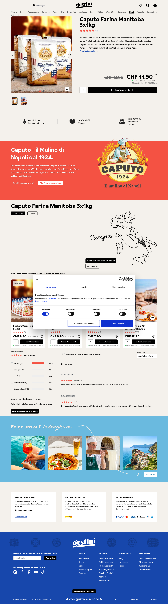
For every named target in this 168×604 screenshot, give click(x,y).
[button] (14, 101)
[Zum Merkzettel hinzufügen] (67, 89)
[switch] (71, 314)
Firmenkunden (146, 562)
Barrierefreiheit (106, 573)
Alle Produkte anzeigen (50, 183)
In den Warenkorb (122, 90)
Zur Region (92, 266)
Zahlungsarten (106, 562)
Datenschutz (134, 599)
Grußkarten (145, 569)
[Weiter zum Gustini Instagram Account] (15, 572)
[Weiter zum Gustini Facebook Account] (22, 572)
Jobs (81, 565)
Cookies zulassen (117, 323)
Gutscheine (144, 565)
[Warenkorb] (155, 5)
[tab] (18, 213)
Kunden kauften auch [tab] (54, 273)
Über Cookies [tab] (118, 287)
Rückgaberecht (106, 565)
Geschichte (84, 558)
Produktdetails (87, 51)
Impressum (41, 301)
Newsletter (104, 580)
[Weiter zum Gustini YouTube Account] (36, 572)
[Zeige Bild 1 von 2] (40, 91)
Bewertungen (85, 569)
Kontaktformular (21, 517)
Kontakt (102, 576)
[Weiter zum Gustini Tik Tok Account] (42, 572)
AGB (116, 599)
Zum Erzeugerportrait (23, 183)
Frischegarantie (106, 569)
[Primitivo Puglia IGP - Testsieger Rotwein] (140, 300)
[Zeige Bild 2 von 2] (43, 91)
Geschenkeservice (147, 558)
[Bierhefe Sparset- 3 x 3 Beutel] (28, 300)
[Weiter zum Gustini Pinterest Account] (29, 572)
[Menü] (12, 5)
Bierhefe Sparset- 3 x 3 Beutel (25, 327)
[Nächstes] (70, 55)
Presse (122, 565)
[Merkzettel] (140, 5)
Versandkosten (106, 558)
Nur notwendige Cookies (83, 323)
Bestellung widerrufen (84, 591)
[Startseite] (12, 15)
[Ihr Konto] (147, 5)
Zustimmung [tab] (50, 287)
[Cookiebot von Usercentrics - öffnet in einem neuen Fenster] (123, 279)
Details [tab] (84, 287)
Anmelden (50, 558)
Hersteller (124, 562)
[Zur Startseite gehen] (84, 5)
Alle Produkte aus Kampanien (101, 260)
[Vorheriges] (13, 55)
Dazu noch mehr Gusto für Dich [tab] (26, 273)
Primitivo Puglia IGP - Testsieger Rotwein (136, 327)
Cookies (52, 298)
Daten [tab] (32, 213)
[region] (42, 60)
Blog (121, 558)
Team (81, 562)
